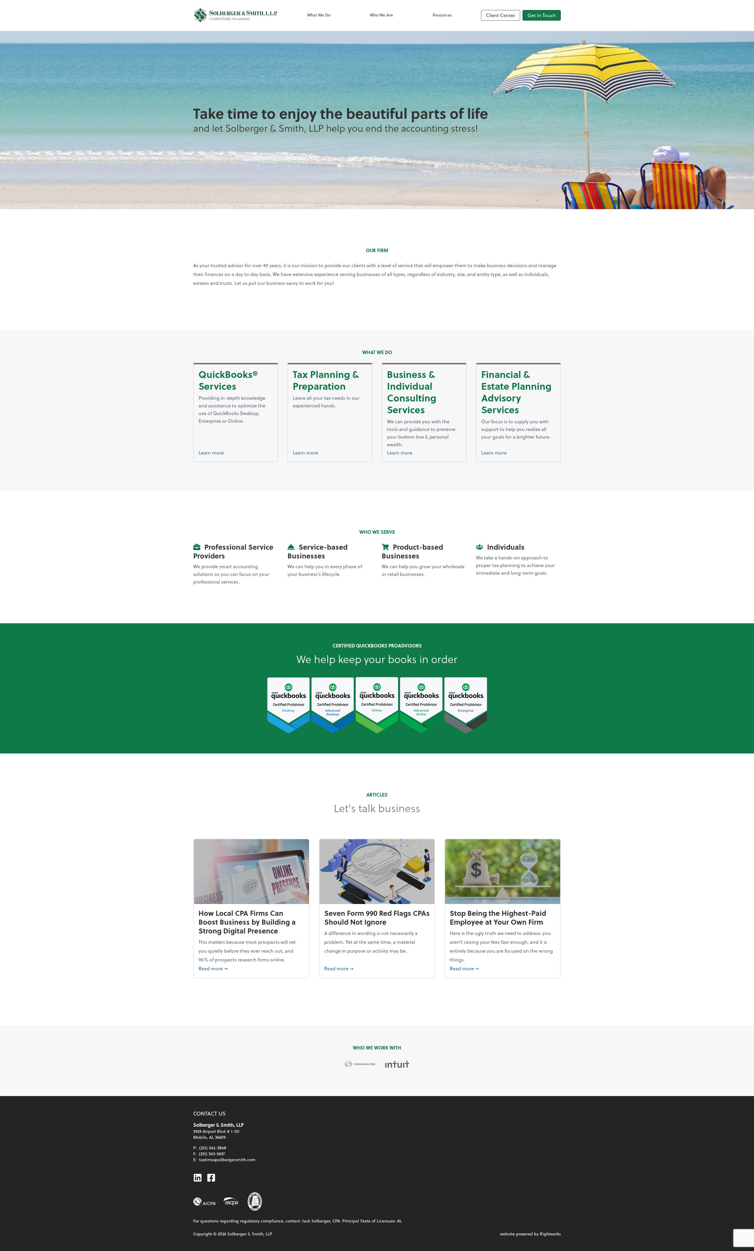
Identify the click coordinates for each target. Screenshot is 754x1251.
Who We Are (381, 15)
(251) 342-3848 (212, 1148)
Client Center (500, 15)
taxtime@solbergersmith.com (227, 1159)
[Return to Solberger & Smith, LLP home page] (235, 15)
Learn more (211, 452)
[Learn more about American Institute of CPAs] (204, 1201)
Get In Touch (542, 15)
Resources (442, 15)
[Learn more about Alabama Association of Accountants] (254, 1201)
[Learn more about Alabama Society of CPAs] (230, 1201)
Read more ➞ (251, 968)
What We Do (318, 15)
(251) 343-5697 (212, 1154)
